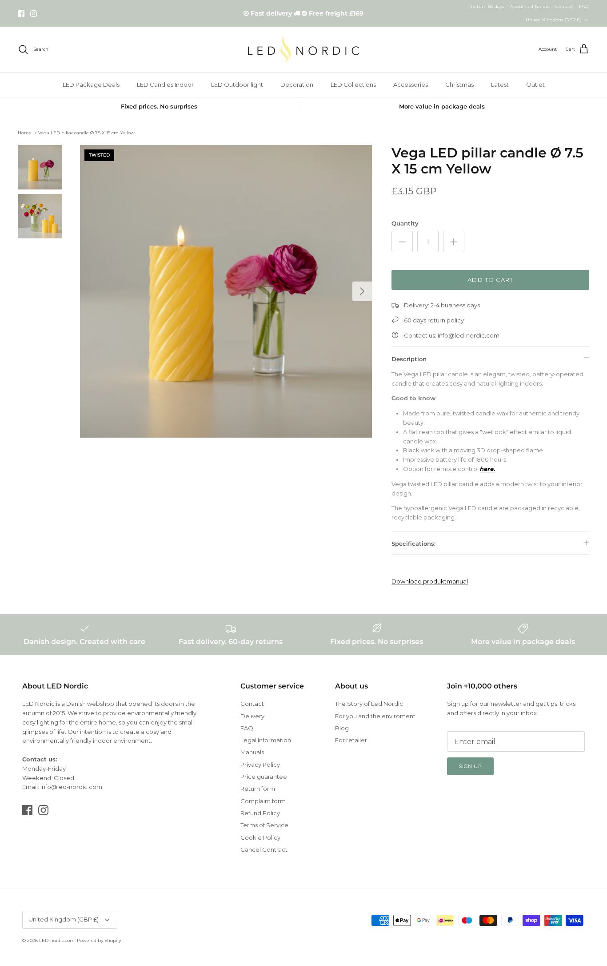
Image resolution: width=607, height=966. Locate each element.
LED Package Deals (91, 84)
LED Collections (353, 84)
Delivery (252, 716)
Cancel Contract (264, 849)
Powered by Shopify (99, 940)
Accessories (410, 84)
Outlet (535, 84)
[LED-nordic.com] (303, 49)
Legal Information (265, 740)
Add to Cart (490, 279)
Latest (500, 84)
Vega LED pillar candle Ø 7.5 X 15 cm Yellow (86, 133)
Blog (342, 728)
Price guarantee (263, 776)
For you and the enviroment (375, 716)
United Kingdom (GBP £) (553, 20)
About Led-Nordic (529, 6)
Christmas (459, 84)
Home (25, 133)
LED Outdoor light (237, 84)
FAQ (583, 6)
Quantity (405, 223)
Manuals (252, 752)
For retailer (351, 740)
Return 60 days (487, 6)
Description (409, 358)
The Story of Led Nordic (369, 703)
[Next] (362, 291)
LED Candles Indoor (165, 84)
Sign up (470, 766)
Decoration (296, 84)
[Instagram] (33, 13)
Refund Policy (260, 813)
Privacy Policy (260, 764)
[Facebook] (21, 13)
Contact (564, 6)
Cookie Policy (260, 837)
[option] (226, 291)
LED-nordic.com (57, 940)
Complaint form (263, 801)
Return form (257, 788)
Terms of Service (264, 825)
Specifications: (413, 543)
